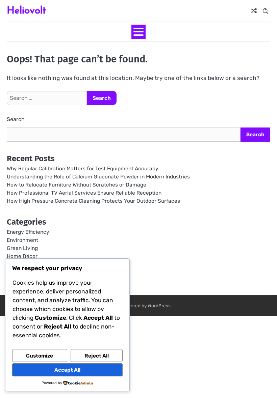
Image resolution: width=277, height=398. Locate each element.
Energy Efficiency (28, 232)
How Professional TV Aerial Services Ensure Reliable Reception (84, 193)
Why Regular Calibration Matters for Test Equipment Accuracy (82, 168)
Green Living (22, 248)
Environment (22, 240)
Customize (39, 355)
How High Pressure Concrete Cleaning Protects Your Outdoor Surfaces (93, 201)
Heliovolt (26, 10)
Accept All (67, 370)
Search (16, 119)
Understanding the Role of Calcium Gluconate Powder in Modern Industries (98, 176)
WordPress (159, 305)
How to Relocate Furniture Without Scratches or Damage (76, 184)
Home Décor (22, 256)
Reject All (96, 355)
